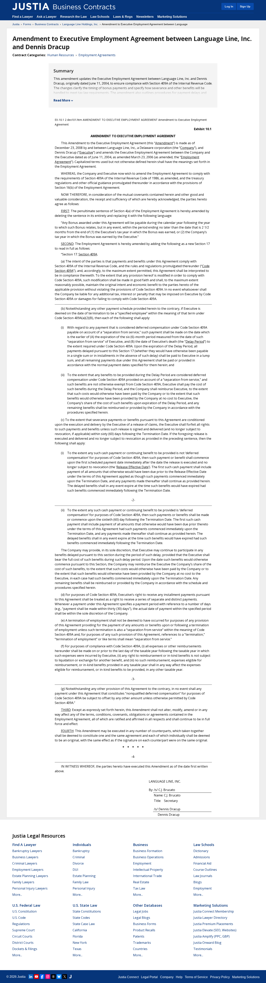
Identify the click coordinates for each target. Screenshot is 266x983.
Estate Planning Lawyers (30, 876)
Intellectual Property (148, 869)
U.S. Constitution (24, 911)
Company (167, 977)
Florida (78, 936)
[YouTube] (36, 976)
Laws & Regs (123, 16)
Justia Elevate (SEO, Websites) (214, 930)
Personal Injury (84, 888)
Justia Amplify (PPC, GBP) (211, 936)
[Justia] (30, 6)
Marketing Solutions (172, 16)
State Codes (81, 917)
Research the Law (73, 16)
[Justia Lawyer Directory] (70, 976)
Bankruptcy (81, 851)
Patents (138, 936)
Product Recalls (144, 930)
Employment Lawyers (27, 869)
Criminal (79, 857)
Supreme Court (23, 930)
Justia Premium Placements (213, 924)
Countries (140, 949)
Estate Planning (84, 876)
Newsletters (145, 16)
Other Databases (147, 905)
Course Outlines (205, 869)
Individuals (82, 844)
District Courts (22, 942)
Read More (62, 100)
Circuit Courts (22, 936)
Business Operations (148, 857)
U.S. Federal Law (26, 905)
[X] (64, 976)
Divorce (78, 863)
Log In (229, 6)
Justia (15, 24)
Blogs (197, 882)
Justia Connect (128, 977)
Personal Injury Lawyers (30, 888)
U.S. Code (19, 917)
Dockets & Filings (24, 949)
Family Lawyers (23, 882)
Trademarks (142, 942)
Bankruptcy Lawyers (27, 851)
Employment (142, 863)
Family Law (80, 882)
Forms (27, 24)
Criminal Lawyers (24, 863)
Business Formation (147, 851)
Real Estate (141, 882)
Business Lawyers (25, 857)
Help (179, 977)
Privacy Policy (220, 977)
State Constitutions (87, 911)
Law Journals (202, 876)
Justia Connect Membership (213, 911)
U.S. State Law (85, 905)
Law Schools (99, 16)
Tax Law (139, 888)
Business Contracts (47, 24)
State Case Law (84, 924)
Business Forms (144, 924)
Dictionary (200, 851)
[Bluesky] (59, 976)
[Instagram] (47, 976)
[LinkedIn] (30, 976)
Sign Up (245, 6)
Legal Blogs (141, 917)
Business (140, 844)
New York (80, 942)
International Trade (147, 876)
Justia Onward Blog (207, 942)
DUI (75, 869)
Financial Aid (202, 863)
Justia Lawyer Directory (210, 917)
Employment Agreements (96, 55)
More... (17, 894)
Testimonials (202, 949)
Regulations (21, 924)
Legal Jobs (140, 911)
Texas (77, 949)
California (80, 930)
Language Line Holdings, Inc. (80, 24)
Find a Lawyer (22, 16)
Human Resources (60, 55)
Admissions (201, 857)
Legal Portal (149, 977)
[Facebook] (42, 976)
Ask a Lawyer (47, 16)
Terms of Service (196, 977)
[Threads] (53, 976)
